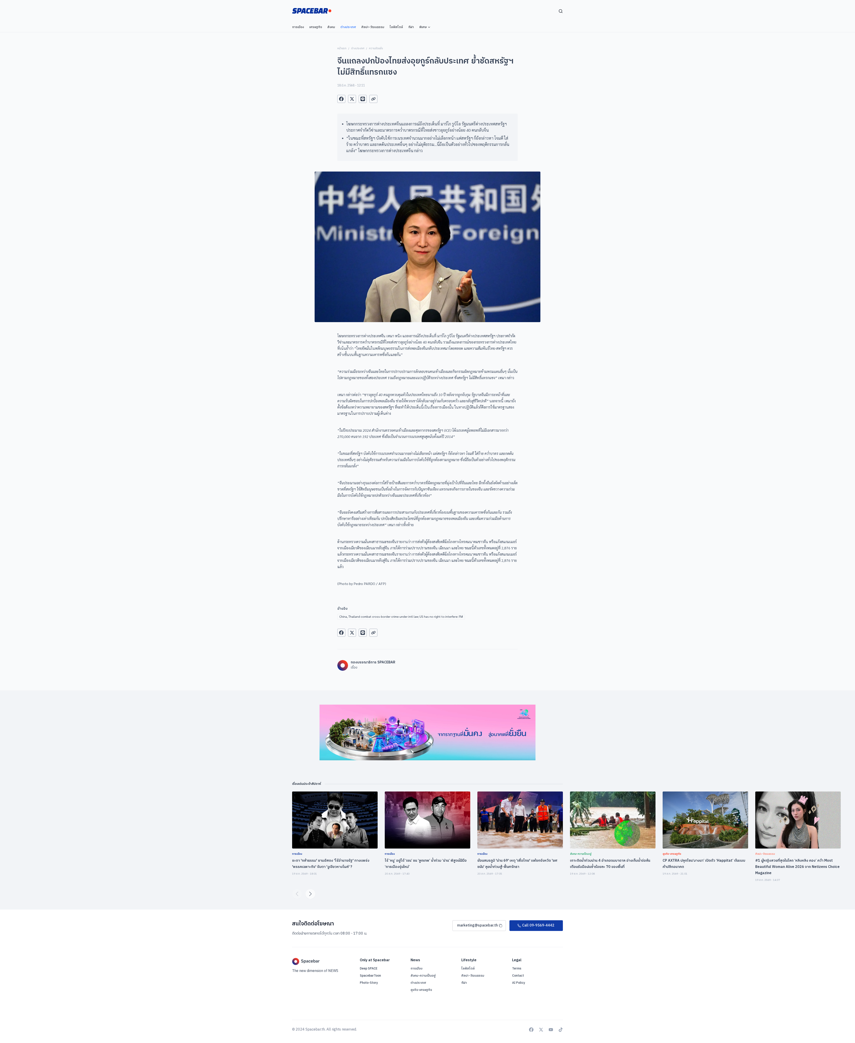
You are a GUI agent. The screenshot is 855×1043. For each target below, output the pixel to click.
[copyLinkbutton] (373, 99)
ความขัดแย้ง (376, 48)
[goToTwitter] (541, 1029)
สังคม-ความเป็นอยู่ (423, 975)
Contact (518, 975)
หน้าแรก (341, 48)
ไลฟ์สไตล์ (468, 968)
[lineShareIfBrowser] (362, 99)
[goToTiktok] (560, 1029)
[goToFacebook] (531, 1029)
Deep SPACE (368, 968)
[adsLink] (427, 732)
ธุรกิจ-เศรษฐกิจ (421, 989)
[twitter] (352, 99)
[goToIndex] (311, 11)
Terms (516, 968)
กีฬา (464, 982)
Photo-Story (369, 982)
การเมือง (416, 968)
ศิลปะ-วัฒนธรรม (472, 975)
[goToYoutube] (551, 1029)
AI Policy (518, 982)
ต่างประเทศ (357, 48)
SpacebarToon (370, 975)
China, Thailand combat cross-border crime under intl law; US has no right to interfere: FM (401, 616)
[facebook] (341, 99)
